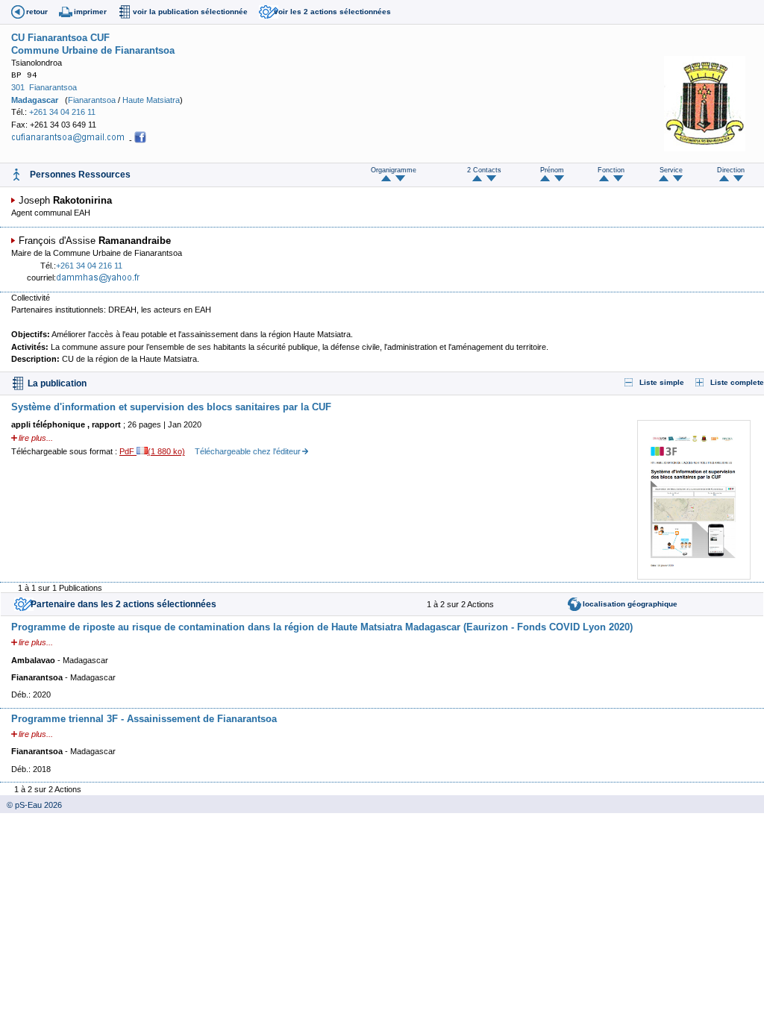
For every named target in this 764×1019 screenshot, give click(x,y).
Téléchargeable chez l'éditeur (248, 451)
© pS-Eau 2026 (31, 804)
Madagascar (34, 99)
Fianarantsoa (53, 87)
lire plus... (36, 437)
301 (18, 87)
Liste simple (661, 382)
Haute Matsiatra (151, 99)
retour (37, 11)
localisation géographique (630, 604)
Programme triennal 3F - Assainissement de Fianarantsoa (144, 718)
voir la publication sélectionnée (190, 11)
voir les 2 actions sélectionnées (332, 11)
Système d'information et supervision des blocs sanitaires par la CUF (171, 407)
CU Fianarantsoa (49, 37)
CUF (100, 37)
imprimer (90, 11)
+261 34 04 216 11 (62, 111)
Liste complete (737, 382)
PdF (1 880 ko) (152, 451)
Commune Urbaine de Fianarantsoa (93, 50)
